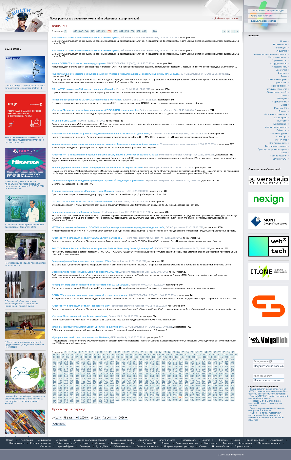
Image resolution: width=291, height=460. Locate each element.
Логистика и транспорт (275, 114)
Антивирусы (281, 47)
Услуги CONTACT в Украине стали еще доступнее (79, 63)
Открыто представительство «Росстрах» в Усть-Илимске (83, 191)
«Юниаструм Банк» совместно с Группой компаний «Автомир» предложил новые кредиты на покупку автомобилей (115, 74)
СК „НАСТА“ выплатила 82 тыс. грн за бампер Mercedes (82, 201)
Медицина (282, 98)
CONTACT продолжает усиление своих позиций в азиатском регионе (89, 295)
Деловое (283, 111)
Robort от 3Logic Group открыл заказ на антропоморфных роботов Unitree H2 (25, 86)
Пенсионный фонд (277, 79)
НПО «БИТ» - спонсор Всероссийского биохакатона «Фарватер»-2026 (24, 225)
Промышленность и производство (270, 54)
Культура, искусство (276, 89)
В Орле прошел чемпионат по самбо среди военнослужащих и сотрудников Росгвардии (24, 344)
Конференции (280, 124)
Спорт (284, 105)
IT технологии (280, 44)
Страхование (280, 82)
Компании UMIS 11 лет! (64, 121)
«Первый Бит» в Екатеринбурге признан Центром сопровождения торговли (265, 403)
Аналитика (282, 51)
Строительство (279, 60)
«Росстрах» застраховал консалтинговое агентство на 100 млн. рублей (90, 285)
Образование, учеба (276, 92)
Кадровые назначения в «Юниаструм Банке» (76, 212)
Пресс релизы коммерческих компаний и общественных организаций (95, 18)
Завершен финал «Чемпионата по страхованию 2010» (81, 261)
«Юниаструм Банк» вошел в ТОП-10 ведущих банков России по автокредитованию (97, 167)
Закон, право (280, 117)
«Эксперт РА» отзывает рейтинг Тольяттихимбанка (79, 316)
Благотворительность (276, 146)
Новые (283, 41)
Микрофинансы (279, 86)
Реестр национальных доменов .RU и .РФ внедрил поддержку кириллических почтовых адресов (24, 139)
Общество (282, 130)
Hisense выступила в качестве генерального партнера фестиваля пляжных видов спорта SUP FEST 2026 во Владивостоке (24, 185)
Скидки (283, 152)
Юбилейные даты (278, 143)
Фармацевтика (279, 101)
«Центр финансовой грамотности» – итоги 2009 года (80, 337)
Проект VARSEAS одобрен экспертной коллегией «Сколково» (268, 397)
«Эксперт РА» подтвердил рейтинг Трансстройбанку (80, 306)
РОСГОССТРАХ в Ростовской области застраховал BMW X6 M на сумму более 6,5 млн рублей (102, 248)
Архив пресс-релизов (262, 15)
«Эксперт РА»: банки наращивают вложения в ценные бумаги (85, 37)
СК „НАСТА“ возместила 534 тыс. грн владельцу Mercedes (83, 89)
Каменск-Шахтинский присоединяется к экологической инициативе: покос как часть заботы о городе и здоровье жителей (25, 400)
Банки (284, 76)
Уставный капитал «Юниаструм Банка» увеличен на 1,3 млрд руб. (87, 327)
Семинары (281, 136)
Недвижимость (279, 67)
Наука (284, 95)
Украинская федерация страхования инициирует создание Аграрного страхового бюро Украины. (105, 144)
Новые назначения (277, 57)
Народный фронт (278, 133)
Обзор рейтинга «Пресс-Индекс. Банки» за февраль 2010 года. (86, 272)
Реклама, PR (280, 108)
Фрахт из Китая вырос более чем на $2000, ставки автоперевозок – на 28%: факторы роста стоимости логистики (268, 391)
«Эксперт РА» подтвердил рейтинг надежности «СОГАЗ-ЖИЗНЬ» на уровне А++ (95, 110)
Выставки (282, 121)
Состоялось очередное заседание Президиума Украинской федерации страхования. (98, 180)
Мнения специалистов (276, 127)
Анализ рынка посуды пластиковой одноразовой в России (266, 409)
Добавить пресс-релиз (226, 18)
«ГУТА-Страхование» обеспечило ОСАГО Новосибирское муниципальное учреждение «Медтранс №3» (108, 227)
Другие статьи (280, 159)
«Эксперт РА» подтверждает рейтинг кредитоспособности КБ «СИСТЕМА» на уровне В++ (100, 133)
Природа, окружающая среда (272, 149)
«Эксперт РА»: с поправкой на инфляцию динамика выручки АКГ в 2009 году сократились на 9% (105, 154)
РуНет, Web (281, 140)
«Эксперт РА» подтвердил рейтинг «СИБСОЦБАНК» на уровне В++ (88, 238)
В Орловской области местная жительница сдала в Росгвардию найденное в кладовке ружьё (21, 303)
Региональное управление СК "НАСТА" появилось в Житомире (86, 99)
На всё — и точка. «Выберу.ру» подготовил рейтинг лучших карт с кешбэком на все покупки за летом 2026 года (266, 416)
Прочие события (278, 155)
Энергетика (281, 70)
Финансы (282, 73)
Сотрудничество (278, 63)
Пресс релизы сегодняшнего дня (267, 10)
